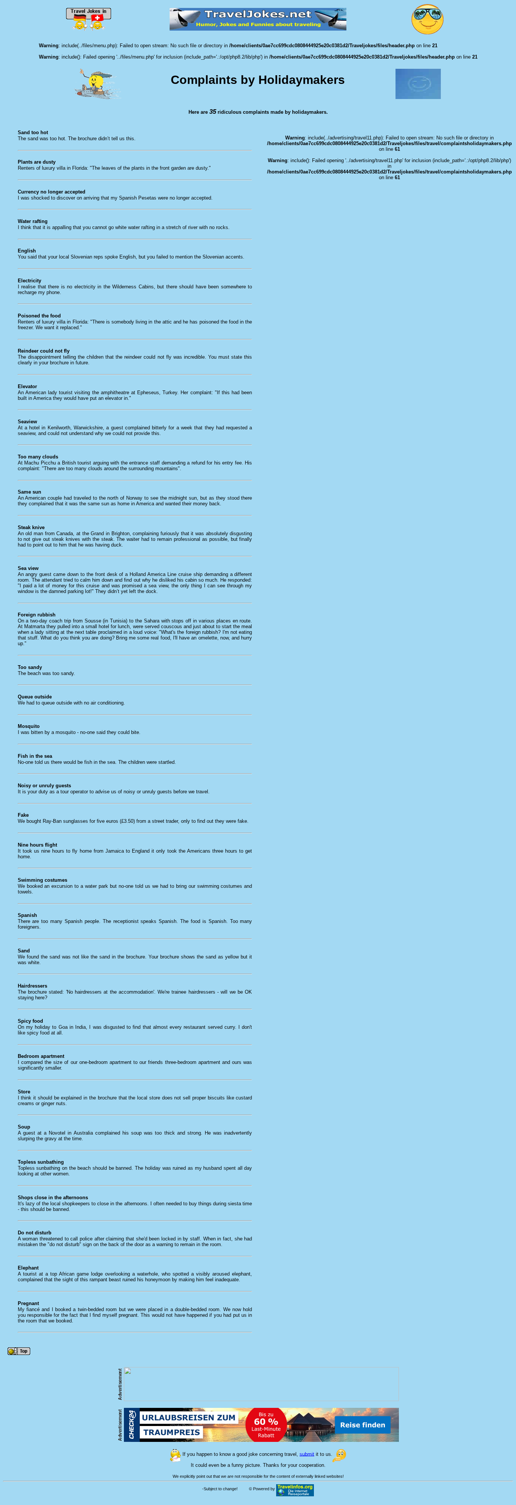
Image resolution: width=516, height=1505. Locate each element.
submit (307, 1454)
